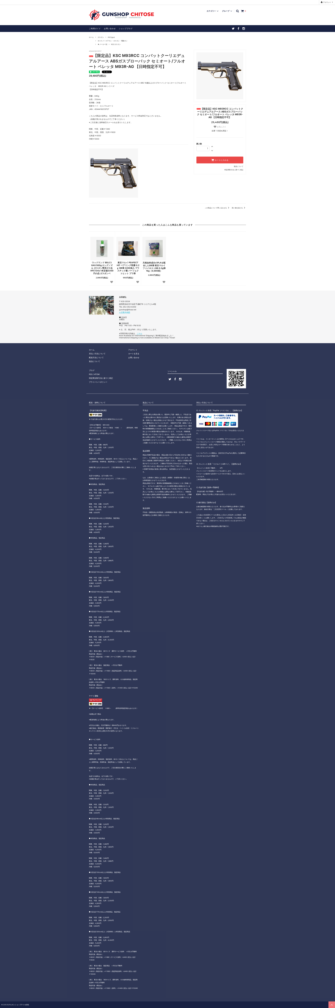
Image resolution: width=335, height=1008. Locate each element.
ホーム (91, 37)
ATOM (96, 374)
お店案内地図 (124, 312)
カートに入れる (221, 160)
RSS (91, 374)
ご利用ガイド (95, 28)
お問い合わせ (110, 28)
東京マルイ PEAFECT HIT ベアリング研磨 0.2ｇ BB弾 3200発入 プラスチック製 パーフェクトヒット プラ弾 (128, 268)
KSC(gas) (111, 37)
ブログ (91, 370)
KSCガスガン (116, 44)
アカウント (327, 2)
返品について (238, 166)
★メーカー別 (102, 44)
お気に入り (221, 127)
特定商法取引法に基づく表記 (101, 378)
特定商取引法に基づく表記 (233, 170)
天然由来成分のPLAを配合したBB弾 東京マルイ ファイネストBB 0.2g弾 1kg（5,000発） (154, 266)
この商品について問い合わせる (216, 208)
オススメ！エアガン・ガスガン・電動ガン (112, 41)
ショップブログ (126, 28)
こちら (139, 333)
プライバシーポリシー (98, 382)
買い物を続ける (237, 208)
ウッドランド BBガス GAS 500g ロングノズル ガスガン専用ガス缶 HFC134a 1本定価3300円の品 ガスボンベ (101, 268)
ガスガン (101, 37)
